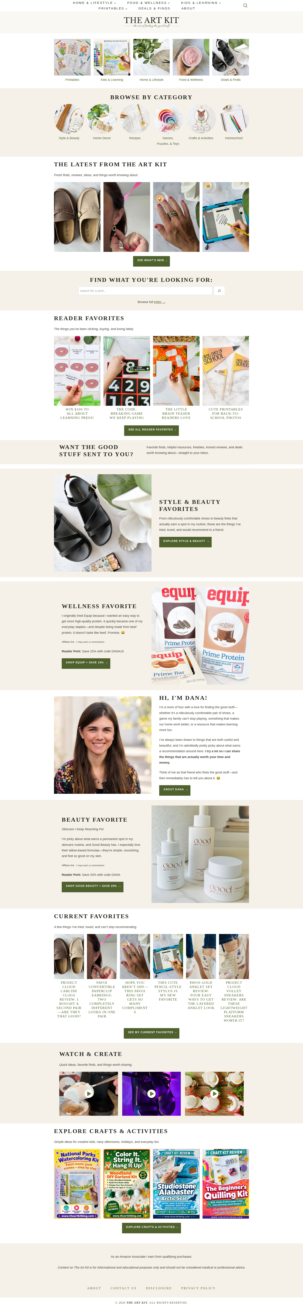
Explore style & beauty (184, 540)
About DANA (173, 789)
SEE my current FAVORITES (150, 1032)
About (188, 8)
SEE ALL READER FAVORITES (150, 429)
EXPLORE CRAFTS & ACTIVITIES (150, 1226)
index (157, 302)
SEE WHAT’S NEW (150, 260)
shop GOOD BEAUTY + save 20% (91, 885)
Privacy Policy (198, 1288)
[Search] (219, 291)
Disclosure (159, 1288)
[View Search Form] (245, 5)
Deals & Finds (154, 8)
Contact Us (124, 1288)
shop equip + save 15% (85, 662)
